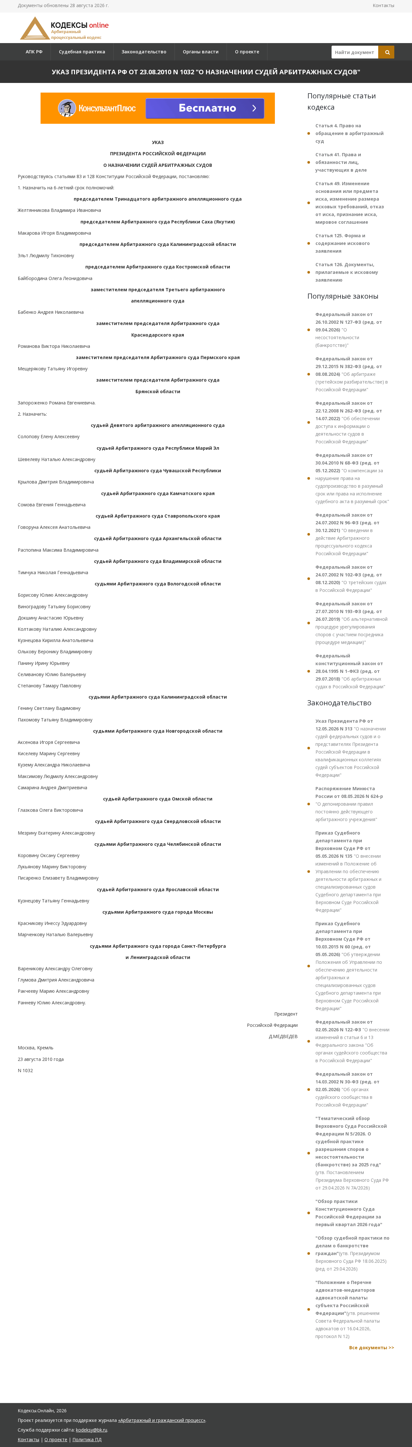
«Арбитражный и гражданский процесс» (161, 1420)
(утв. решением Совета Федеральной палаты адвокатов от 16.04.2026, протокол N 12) (347, 1309)
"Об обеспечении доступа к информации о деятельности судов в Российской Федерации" (348, 422)
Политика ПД (86, 1439)
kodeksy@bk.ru (91, 1430)
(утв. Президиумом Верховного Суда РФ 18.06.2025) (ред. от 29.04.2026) (352, 1253)
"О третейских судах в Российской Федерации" (350, 578)
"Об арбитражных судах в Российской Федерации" (350, 671)
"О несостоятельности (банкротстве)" (348, 329)
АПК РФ (34, 52)
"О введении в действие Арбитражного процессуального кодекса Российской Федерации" (347, 534)
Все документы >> (371, 1347)
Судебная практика (82, 52)
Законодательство (144, 52)
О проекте (247, 52)
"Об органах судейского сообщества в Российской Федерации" (347, 1089)
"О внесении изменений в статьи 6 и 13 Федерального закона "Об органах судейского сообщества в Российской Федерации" (352, 1041)
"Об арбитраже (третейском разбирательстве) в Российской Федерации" (351, 374)
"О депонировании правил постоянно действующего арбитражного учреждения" (349, 803)
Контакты (383, 5)
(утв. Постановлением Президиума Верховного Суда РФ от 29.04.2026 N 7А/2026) (352, 1153)
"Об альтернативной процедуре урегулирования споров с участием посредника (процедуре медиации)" (351, 623)
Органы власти (201, 52)
